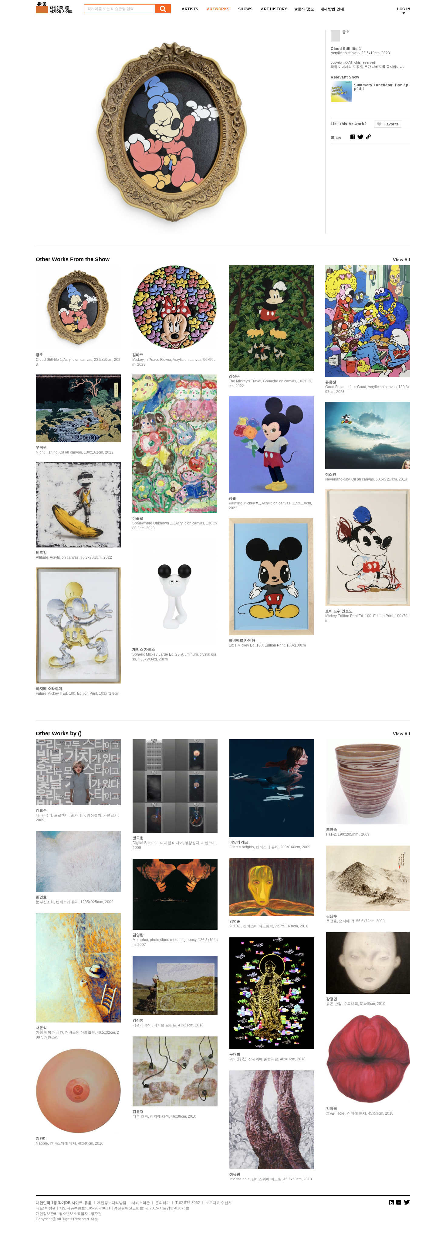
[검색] (163, 8)
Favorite (391, 124)
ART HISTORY (274, 9)
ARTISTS (190, 9)
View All (401, 260)
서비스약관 (141, 1203)
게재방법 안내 (332, 9)
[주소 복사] (368, 137)
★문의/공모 (304, 9)
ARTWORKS (218, 9)
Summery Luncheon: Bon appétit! (381, 87)
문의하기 (162, 1203)
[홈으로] (55, 6)
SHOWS (245, 9)
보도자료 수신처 (218, 1203)
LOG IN (403, 9)
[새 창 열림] (352, 137)
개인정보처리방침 (111, 1203)
